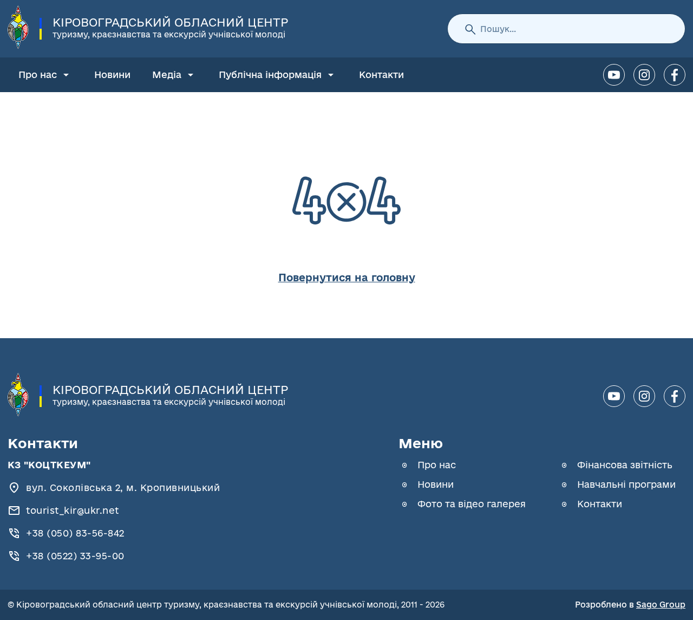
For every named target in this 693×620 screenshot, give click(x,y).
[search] (470, 29)
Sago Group (660, 604)
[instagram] (644, 75)
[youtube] (614, 75)
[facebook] (674, 75)
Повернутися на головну (346, 277)
